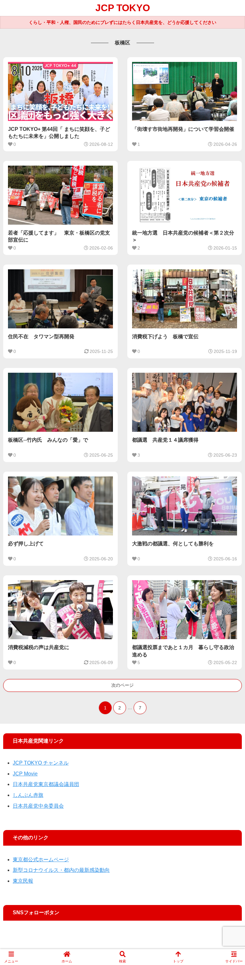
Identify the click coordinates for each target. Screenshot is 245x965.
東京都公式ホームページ (41, 859)
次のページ (122, 685)
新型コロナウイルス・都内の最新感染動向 (61, 870)
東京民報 (23, 881)
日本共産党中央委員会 (38, 806)
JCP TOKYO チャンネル (41, 763)
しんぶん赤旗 (28, 795)
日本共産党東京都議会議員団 (46, 784)
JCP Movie (25, 773)
